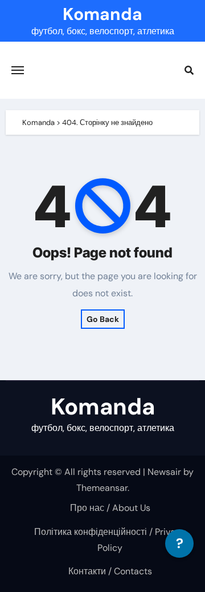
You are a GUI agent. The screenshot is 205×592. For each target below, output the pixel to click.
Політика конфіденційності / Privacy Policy (110, 540)
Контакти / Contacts (110, 571)
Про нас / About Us (110, 508)
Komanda (102, 14)
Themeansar (102, 488)
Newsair (164, 472)
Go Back (103, 319)
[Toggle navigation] (17, 70)
